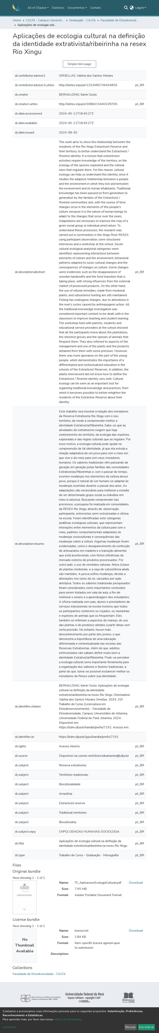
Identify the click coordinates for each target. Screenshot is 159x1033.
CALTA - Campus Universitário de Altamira (45, 20)
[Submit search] (126, 7)
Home (17, 20)
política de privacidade (67, 1019)
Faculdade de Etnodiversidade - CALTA (119, 20)
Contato (95, 8)
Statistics (58, 8)
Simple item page (79, 64)
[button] (131, 7)
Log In (139, 8)
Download (136, 883)
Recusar (130, 1027)
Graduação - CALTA (82, 20)
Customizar (9, 1027)
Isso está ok (146, 1027)
